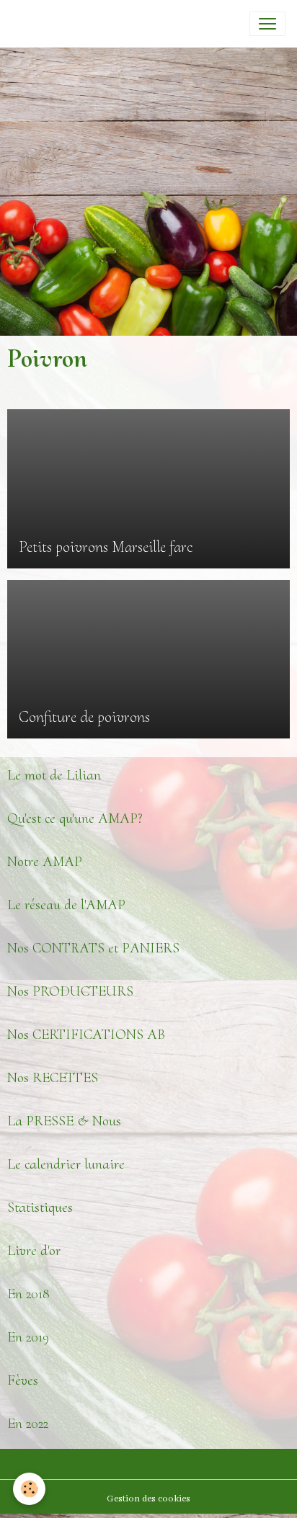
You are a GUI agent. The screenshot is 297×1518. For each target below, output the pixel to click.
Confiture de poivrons (84, 716)
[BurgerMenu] (267, 24)
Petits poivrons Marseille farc (105, 546)
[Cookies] (29, 1489)
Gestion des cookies (148, 1499)
